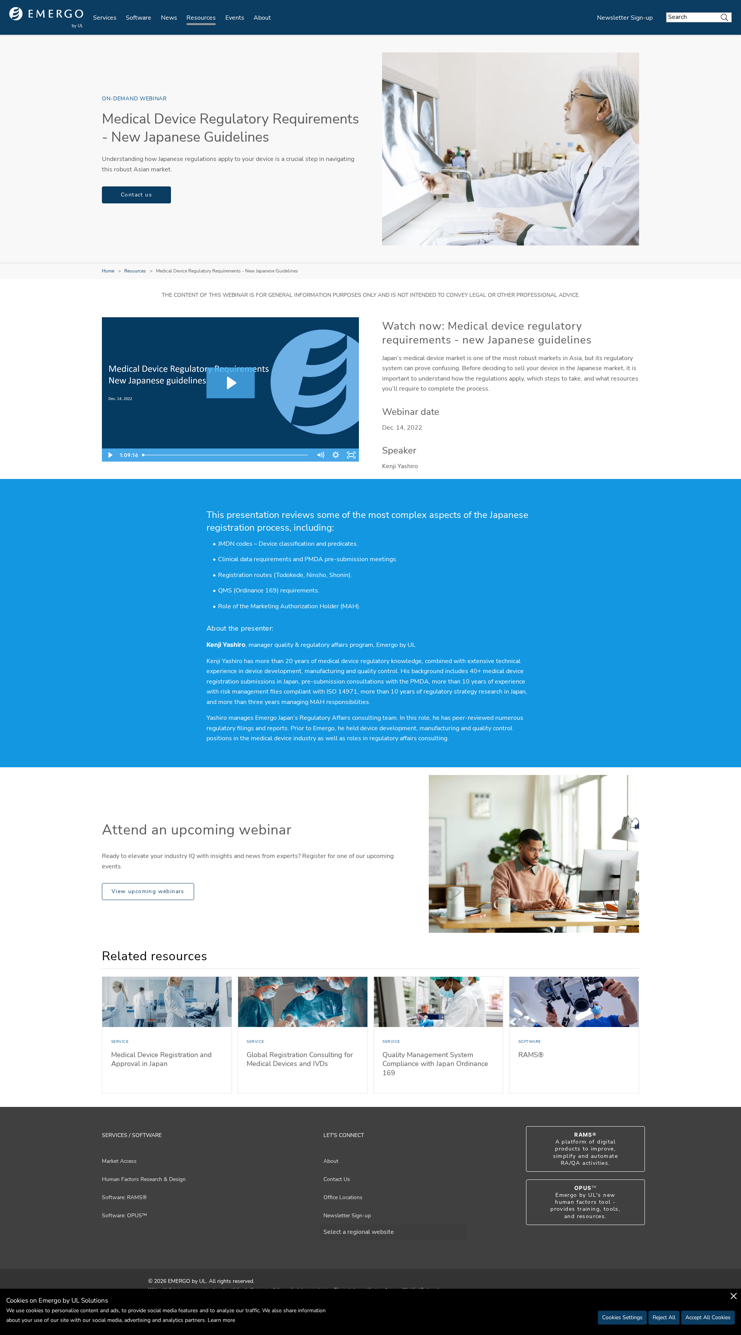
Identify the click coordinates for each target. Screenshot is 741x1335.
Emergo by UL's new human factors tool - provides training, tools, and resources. (585, 1202)
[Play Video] (109, 455)
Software (138, 18)
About (262, 18)
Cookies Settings (622, 1317)
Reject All (664, 1317)
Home (108, 271)
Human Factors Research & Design (144, 1179)
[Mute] (320, 455)
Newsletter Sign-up (625, 18)
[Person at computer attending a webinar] (534, 854)
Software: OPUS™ (124, 1215)
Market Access (119, 1161)
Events (234, 18)
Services (105, 18)
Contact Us (336, 1179)
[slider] (226, 455)
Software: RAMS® (124, 1197)
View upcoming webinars (148, 891)
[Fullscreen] (351, 455)
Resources (201, 18)
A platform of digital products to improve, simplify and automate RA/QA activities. (585, 1149)
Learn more (221, 1320)
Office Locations (342, 1197)
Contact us (136, 194)
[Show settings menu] (335, 455)
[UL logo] (46, 17)
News (169, 18)
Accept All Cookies (708, 1317)
